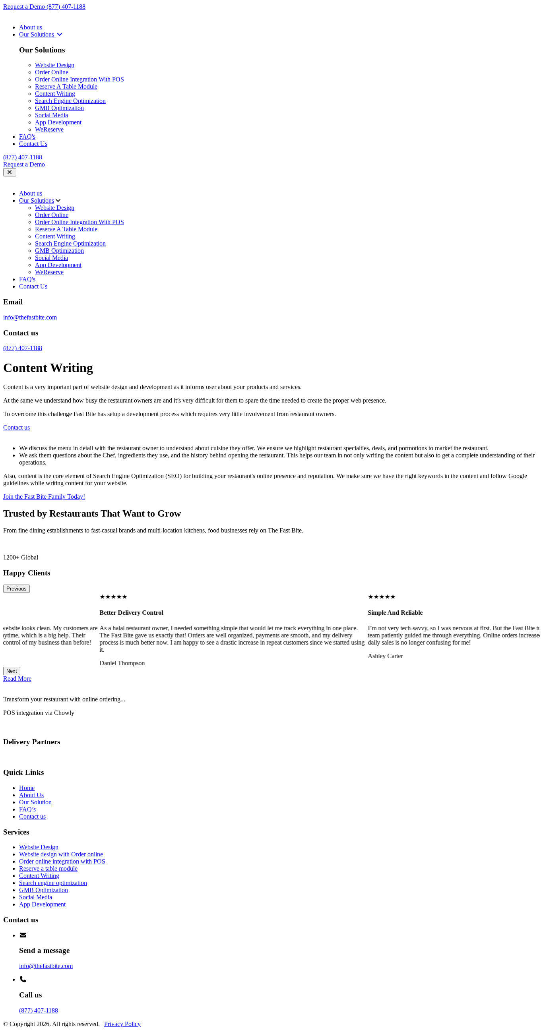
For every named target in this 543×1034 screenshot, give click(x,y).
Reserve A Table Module (66, 86)
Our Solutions (37, 34)
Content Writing (55, 93)
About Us (31, 795)
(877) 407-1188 (66, 6)
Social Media (51, 115)
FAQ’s (27, 809)
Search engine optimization (53, 882)
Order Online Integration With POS (79, 79)
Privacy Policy (122, 1023)
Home (27, 787)
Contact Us (33, 143)
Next (11, 671)
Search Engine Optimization (70, 100)
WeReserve (49, 129)
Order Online (51, 72)
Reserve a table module (48, 868)
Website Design (54, 65)
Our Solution (35, 802)
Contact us (32, 816)
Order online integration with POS (62, 861)
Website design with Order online (61, 854)
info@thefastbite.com (30, 317)
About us (30, 27)
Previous (16, 589)
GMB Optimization (59, 108)
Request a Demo (25, 6)
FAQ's (27, 136)
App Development (58, 122)
